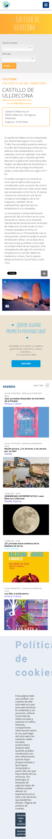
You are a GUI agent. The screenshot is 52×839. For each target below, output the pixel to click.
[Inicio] (13, 5)
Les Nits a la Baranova (16, 593)
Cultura (9, 79)
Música (8, 403)
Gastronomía (11, 548)
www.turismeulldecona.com (16, 100)
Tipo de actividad (9, 43)
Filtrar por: (6, 54)
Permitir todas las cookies (21, 819)
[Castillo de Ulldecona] (26, 295)
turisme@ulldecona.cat (19, 103)
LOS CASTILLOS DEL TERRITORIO (24, 83)
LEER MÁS (26, 363)
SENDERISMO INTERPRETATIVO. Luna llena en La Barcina (24, 497)
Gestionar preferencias (21, 832)
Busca (7, 65)
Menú (46, 5)
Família (8, 453)
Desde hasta (23, 394)
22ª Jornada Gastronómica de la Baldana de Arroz (21, 544)
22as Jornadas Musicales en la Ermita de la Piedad (24, 399)
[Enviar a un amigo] (44, 273)
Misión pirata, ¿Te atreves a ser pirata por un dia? (25, 449)
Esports (17, 501)
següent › (47, 385)
